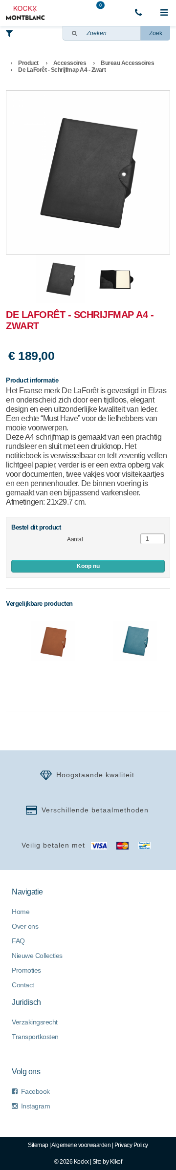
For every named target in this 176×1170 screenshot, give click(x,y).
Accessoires (70, 63)
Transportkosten (35, 1037)
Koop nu (88, 566)
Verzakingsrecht (35, 1022)
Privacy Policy (131, 1145)
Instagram (35, 1106)
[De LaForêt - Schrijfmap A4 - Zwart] (88, 172)
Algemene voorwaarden (80, 1145)
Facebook (35, 1091)
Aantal (75, 539)
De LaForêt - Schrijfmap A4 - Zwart (62, 69)
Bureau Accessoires (127, 63)
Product (28, 63)
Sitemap (38, 1145)
